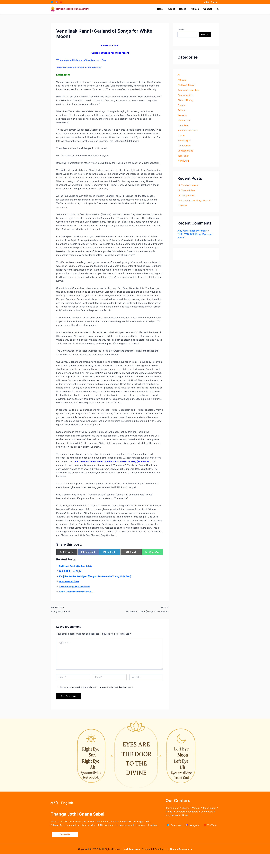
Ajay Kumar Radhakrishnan (191, 230)
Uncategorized (185, 150)
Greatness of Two (69, 581)
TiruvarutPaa (184, 145)
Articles (195, 9)
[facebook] (52, 2)
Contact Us (65, 834)
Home (160, 9)
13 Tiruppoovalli (185, 195)
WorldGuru (183, 160)
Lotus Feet (183, 125)
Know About (184, 120)
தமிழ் (206, 2)
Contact (207, 9)
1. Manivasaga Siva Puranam (74, 586)
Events (181, 105)
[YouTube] (61, 2)
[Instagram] (56, 2)
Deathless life (184, 95)
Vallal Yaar (183, 155)
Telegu (180, 135)
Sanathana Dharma (187, 130)
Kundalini (182, 205)
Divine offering (185, 100)
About (171, 9)
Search (180, 29)
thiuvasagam (184, 140)
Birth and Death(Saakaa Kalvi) (75, 566)
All (178, 74)
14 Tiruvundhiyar (186, 190)
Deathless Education (188, 90)
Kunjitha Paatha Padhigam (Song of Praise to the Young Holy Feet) (95, 576)
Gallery (181, 110)
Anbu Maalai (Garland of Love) (75, 591)
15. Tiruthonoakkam (187, 185)
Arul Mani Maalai (186, 85)
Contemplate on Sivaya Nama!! (193, 200)
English (214, 2)
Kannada (182, 115)
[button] (218, 9)
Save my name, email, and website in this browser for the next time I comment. (96, 687)
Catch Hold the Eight (70, 571)
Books (182, 9)
